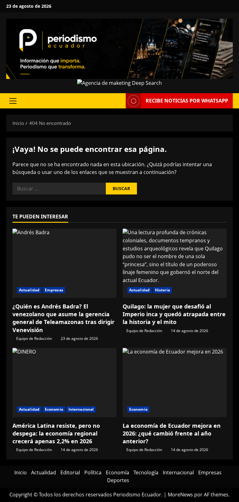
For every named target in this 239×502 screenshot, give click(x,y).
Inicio (20, 472)
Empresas (54, 290)
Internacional (81, 409)
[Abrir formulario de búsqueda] (119, 100)
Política (92, 472)
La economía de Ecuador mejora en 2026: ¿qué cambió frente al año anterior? (172, 433)
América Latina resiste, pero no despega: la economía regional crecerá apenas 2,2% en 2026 (56, 433)
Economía (54, 409)
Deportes (118, 480)
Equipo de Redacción (34, 338)
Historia (162, 290)
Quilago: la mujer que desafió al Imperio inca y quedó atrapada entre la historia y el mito (174, 314)
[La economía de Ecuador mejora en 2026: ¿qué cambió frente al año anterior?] (175, 382)
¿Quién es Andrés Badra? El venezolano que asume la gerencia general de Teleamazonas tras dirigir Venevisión (63, 318)
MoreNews (180, 494)
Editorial (70, 472)
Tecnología (146, 472)
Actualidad (29, 290)
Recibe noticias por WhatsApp (187, 100)
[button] (13, 100)
